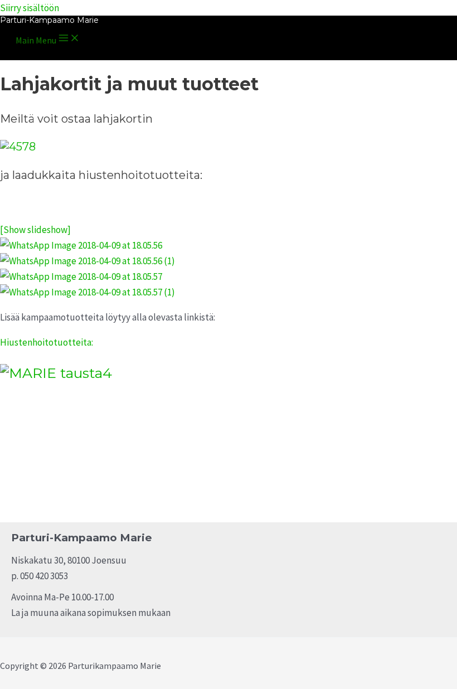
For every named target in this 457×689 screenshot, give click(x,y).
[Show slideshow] (35, 230)
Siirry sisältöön (29, 8)
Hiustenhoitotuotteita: (46, 342)
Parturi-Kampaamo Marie (49, 20)
